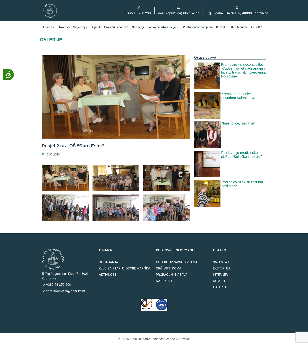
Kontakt (221, 27)
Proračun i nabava (116, 27)
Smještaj (79, 27)
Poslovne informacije (162, 27)
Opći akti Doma (168, 268)
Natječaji (138, 27)
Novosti (64, 27)
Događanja (108, 262)
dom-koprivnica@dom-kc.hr (178, 13)
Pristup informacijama (198, 27)
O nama (47, 27)
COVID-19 (258, 27)
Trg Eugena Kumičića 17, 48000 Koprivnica (237, 13)
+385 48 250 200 (138, 13)
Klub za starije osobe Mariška (124, 268)
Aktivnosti (108, 274)
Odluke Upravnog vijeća (176, 262)
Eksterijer (222, 268)
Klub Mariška (239, 27)
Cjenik (96, 27)
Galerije (220, 287)
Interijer (220, 274)
